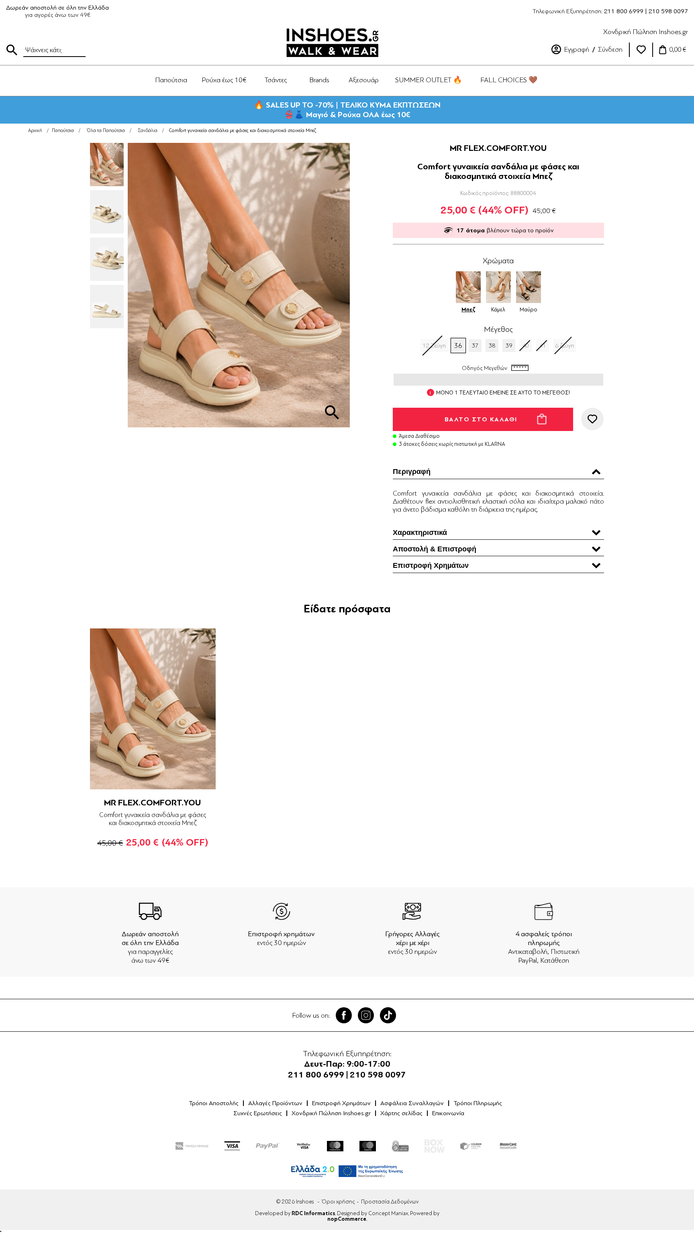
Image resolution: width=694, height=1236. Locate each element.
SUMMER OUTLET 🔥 (428, 80)
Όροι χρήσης (338, 1202)
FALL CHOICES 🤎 (508, 80)
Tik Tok (388, 1015)
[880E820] (153, 708)
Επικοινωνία (448, 1113)
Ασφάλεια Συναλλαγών (412, 1103)
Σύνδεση (610, 49)
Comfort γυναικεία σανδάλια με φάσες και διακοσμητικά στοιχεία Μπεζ (152, 819)
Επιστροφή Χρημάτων (341, 1103)
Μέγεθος (498, 329)
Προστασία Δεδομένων (389, 1202)
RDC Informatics (313, 1213)
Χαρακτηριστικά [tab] (420, 533)
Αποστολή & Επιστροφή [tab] (434, 549)
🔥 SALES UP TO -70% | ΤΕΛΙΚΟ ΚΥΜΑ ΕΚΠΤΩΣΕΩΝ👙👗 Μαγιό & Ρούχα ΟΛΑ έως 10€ (347, 109)
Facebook (344, 1015)
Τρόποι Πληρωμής (477, 1103)
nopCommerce (346, 1219)
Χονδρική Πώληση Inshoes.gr (645, 32)
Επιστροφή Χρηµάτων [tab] (431, 565)
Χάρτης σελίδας (401, 1113)
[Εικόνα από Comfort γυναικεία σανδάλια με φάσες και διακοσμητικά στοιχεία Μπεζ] (332, 412)
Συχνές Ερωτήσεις (257, 1113)
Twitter (366, 1015)
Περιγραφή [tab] (412, 472)
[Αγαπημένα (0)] (641, 50)
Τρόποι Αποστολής (214, 1103)
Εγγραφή (576, 49)
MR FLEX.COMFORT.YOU (498, 148)
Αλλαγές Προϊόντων (275, 1103)
